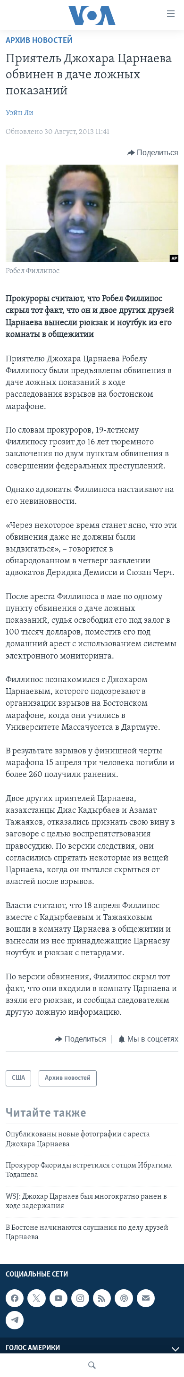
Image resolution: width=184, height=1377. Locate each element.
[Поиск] (92, 1365)
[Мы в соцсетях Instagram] (80, 1298)
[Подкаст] (124, 1298)
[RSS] (102, 1298)
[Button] (153, 153)
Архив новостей (39, 41)
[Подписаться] (146, 1298)
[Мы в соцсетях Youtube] (58, 1298)
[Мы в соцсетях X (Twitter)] (36, 1298)
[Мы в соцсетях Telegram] (15, 1320)
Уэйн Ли (19, 113)
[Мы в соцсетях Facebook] (15, 1298)
